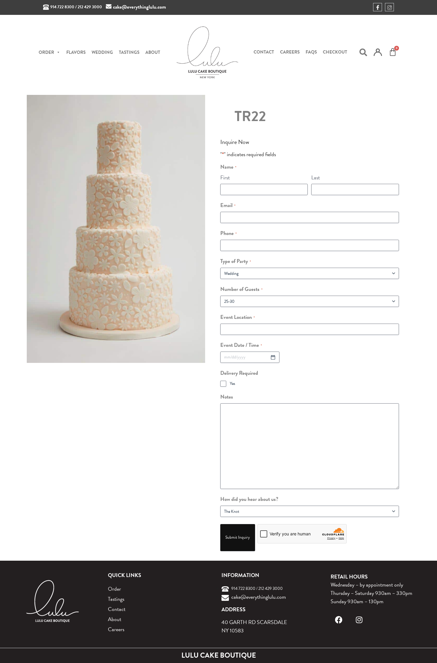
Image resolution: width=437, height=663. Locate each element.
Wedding (102, 52)
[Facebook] (339, 620)
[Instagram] (359, 620)
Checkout (335, 52)
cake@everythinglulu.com (139, 7)
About (152, 52)
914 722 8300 (62, 7)
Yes (232, 384)
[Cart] (393, 52)
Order (114, 589)
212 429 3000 (90, 7)
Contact (264, 52)
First (225, 177)
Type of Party (235, 261)
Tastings (129, 52)
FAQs (311, 52)
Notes (226, 397)
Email (227, 205)
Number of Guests (241, 289)
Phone (228, 233)
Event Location (237, 317)
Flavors (76, 52)
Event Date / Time (241, 345)
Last (315, 177)
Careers (290, 52)
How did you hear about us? (249, 499)
